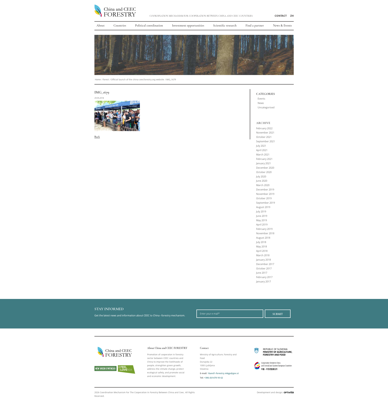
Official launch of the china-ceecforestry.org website (137, 79)
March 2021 (262, 154)
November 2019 (265, 194)
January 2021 (263, 163)
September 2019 (265, 202)
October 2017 (264, 268)
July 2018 (261, 242)
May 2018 (261, 246)
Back (97, 136)
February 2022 (264, 128)
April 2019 (262, 224)
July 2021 (261, 145)
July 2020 (261, 176)
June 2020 (261, 180)
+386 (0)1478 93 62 (213, 377)
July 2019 (261, 211)
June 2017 (261, 272)
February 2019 (264, 229)
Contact (281, 15)
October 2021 (264, 137)
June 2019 (261, 216)
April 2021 (262, 150)
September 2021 (265, 141)
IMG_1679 (101, 92)
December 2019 (265, 189)
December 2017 (265, 264)
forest (106, 79)
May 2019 (261, 220)
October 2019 (264, 198)
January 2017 (263, 281)
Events (261, 98)
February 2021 (264, 159)
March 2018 (262, 255)
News (261, 103)
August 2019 (263, 207)
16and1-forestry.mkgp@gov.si (223, 373)
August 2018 (263, 237)
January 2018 (263, 259)
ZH (292, 15)
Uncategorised (266, 107)
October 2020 (264, 172)
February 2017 (264, 277)
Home (98, 79)
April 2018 (262, 251)
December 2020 (265, 167)
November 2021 (265, 132)
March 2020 (262, 185)
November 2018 (265, 233)
